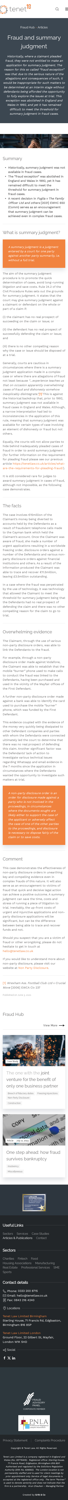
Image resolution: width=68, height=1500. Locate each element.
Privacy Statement (15, 1440)
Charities (8, 1258)
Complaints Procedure (50, 1440)
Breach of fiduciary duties (21, 1093)
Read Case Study (43, 1063)
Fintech (22, 1258)
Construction (14, 1103)
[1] (4, 983)
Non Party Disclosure (33, 968)
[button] (57, 9)
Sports (7, 1272)
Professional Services (35, 1267)
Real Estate (10, 1267)
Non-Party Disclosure (18, 1098)
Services (22, 1233)
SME (56, 1267)
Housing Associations (17, 1263)
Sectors (8, 1233)
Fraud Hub (27, 27)
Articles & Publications (17, 1238)
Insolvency (13, 1166)
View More (50, 1025)
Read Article (46, 1142)
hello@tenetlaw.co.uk (18, 951)
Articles (43, 27)
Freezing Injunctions (47, 1093)
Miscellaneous (15, 1171)
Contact (41, 1238)
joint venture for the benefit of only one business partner (32, 1079)
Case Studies (40, 1233)
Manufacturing (45, 1263)
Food (34, 1258)
